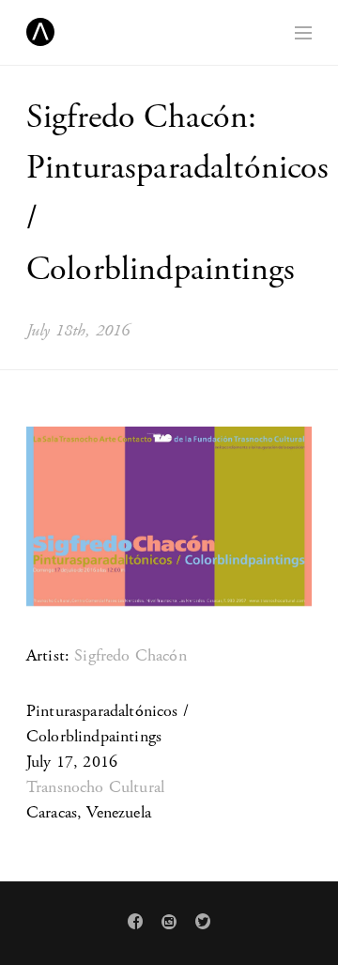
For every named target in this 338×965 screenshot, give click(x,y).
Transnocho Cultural (95, 787)
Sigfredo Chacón (130, 655)
